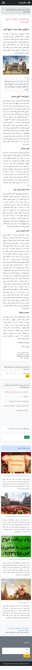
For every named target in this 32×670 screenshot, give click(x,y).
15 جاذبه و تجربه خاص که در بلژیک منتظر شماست (17, 516)
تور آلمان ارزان (21, 81)
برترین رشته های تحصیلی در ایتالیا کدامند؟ (19, 559)
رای (27, 376)
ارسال (26, 437)
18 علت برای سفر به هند (24, 602)
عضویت (26, 656)
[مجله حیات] (24, 3)
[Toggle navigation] (3, 2)
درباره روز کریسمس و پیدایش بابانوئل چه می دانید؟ (17, 476)
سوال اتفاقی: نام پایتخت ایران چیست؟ (19, 429)
